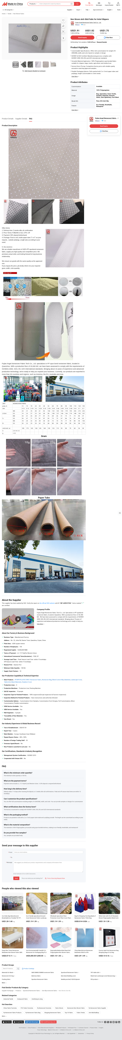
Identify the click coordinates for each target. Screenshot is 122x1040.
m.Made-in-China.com (65, 1030)
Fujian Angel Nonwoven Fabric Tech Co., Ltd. (88, 22)
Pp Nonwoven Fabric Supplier (97, 1008)
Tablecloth (7, 682)
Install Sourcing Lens (49, 1022)
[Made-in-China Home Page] (12, 4)
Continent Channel (83, 1027)
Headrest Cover (27, 682)
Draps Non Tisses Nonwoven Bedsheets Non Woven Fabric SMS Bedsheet (12, 952)
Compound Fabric (22, 999)
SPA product (94, 979)
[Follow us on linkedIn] (119, 1022)
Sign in (118, 5)
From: (10, 852)
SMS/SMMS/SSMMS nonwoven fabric (42, 972)
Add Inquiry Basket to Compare (35, 71)
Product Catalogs (28, 968)
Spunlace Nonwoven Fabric (39, 979)
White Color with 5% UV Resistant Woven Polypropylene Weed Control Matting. (109, 918)
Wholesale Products (61, 1027)
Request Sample (102, 42)
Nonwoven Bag (47, 680)
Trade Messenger (32, 1022)
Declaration (81, 1033)
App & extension (98, 10)
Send (16, 878)
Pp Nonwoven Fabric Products (12, 1012)
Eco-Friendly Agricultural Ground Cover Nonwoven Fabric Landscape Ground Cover (36, 918)
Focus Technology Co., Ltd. (48, 1033)
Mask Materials (16, 682)
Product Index (93, 1027)
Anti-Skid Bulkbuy (94, 1012)
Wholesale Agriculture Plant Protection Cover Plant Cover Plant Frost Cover (60, 918)
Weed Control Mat (58, 680)
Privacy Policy (90, 1033)
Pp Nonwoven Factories (44, 1008)
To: (11, 857)
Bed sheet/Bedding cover (68, 976)
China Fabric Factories (10, 1008)
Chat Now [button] (109, 37)
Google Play (18, 1022)
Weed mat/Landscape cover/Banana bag (103, 976)
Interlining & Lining (37, 999)
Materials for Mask (7, 972)
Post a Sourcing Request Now (55, 878)
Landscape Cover (76, 680)
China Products (32, 1027)
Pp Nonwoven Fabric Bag (32, 1012)
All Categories (8, 10)
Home (3, 14)
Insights (101, 1027)
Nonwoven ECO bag (8, 976)
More (3, 1016)
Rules (118, 10)
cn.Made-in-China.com (79, 1030)
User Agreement (71, 1033)
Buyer (78, 10)
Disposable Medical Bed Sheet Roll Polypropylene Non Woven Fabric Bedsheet (60, 952)
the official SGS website (47, 603)
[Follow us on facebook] (105, 1022)
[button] (72, 4)
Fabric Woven (59, 1008)
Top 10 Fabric (69, 1012)
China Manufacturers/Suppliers (46, 1027)
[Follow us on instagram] (111, 1022)
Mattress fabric (36, 976)
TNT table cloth (95, 972)
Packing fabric (6, 979)
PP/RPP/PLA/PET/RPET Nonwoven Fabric (28, 680)
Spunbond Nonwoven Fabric (69, 972)
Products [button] (33, 4)
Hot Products (22, 1027)
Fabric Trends (81, 1012)
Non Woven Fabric (18, 14)
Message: (9, 862)
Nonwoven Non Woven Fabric (76, 1008)
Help (87, 10)
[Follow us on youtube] (114, 1022)
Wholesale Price (72, 1027)
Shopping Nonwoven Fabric (52, 1012)
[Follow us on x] (108, 1022)
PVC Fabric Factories (27, 1008)
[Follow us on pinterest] (116, 1022)
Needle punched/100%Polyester (70, 979)
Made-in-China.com (53, 1030)
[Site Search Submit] (77, 4)
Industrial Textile (8, 999)
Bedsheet (67, 680)
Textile (9, 14)
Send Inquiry (82, 37)
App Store (7, 1022)
